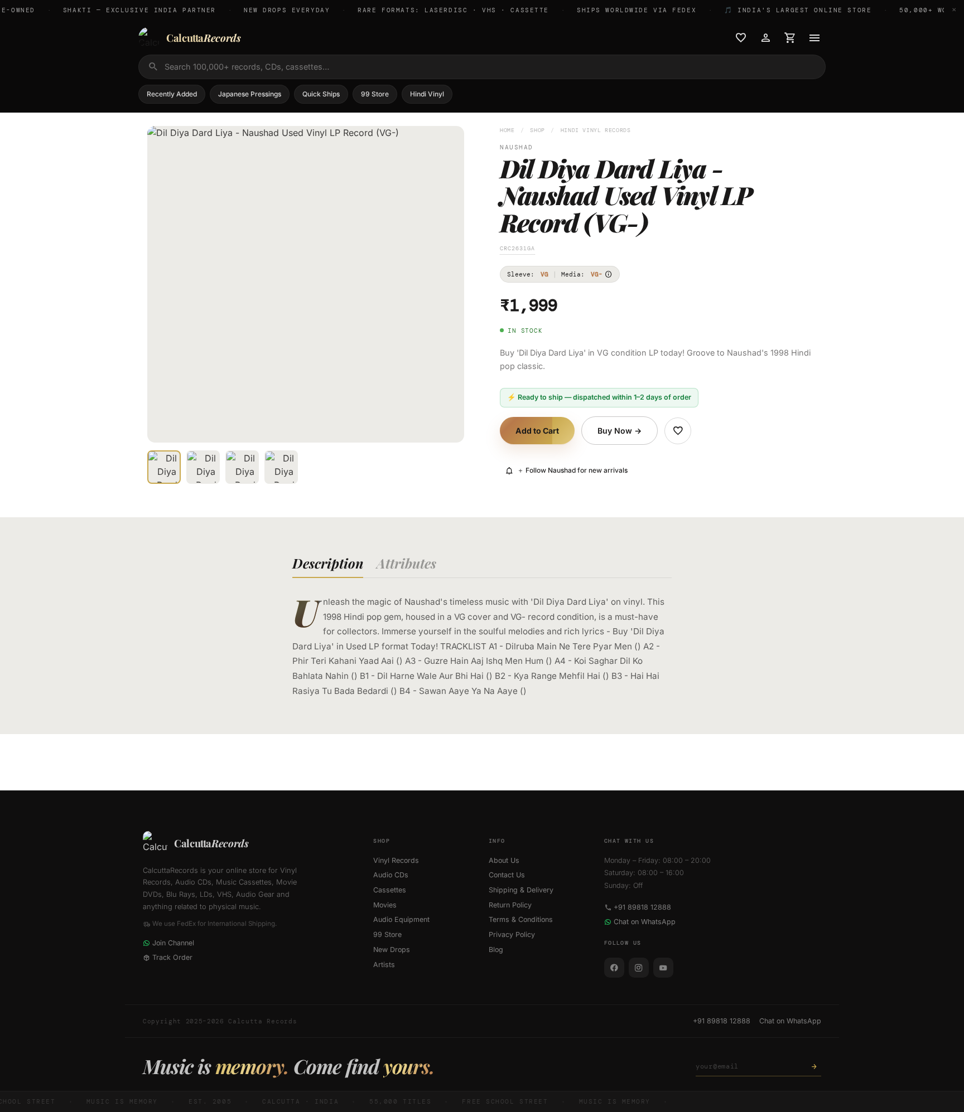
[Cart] (790, 38)
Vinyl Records (396, 860)
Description (327, 563)
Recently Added (172, 94)
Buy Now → (619, 430)
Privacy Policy (512, 934)
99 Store (375, 94)
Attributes (406, 563)
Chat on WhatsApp (645, 921)
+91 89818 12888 (642, 907)
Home (507, 130)
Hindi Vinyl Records (596, 130)
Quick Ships (321, 94)
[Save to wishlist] (677, 430)
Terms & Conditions (521, 919)
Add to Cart (537, 430)
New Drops (391, 949)
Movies (385, 905)
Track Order (172, 957)
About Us (504, 860)
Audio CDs (390, 875)
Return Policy (510, 905)
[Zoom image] (447, 426)
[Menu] (814, 38)
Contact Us (507, 875)
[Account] (765, 38)
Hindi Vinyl (427, 94)
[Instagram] (639, 968)
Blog (496, 949)
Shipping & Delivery (521, 890)
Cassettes (389, 890)
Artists (384, 964)
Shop (537, 130)
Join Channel (173, 943)
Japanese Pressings (249, 94)
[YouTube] (663, 968)
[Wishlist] (741, 38)
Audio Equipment (401, 919)
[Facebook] (614, 968)
